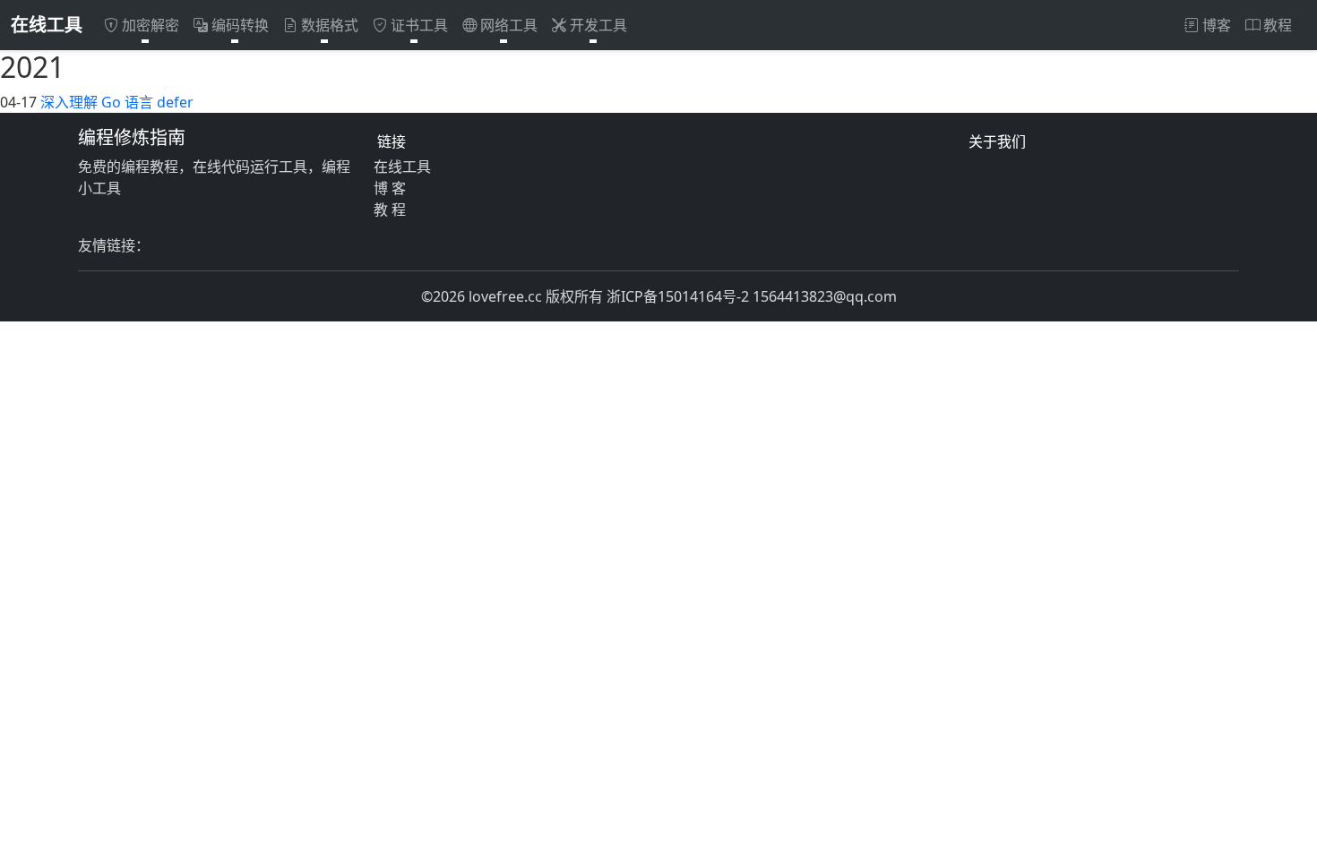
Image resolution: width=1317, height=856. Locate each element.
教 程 (390, 209)
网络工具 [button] (509, 25)
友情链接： (114, 245)
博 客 (390, 188)
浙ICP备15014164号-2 (678, 296)
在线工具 (46, 25)
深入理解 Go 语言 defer (117, 102)
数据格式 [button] (329, 25)
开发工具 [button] (598, 25)
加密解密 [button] (150, 25)
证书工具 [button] (419, 25)
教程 (1277, 25)
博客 (1216, 25)
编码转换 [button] (240, 25)
